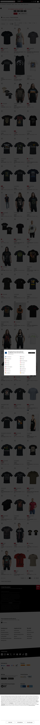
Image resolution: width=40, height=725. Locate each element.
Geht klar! (10, 722)
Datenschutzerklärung (32, 705)
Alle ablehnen (20, 722)
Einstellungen (30, 722)
